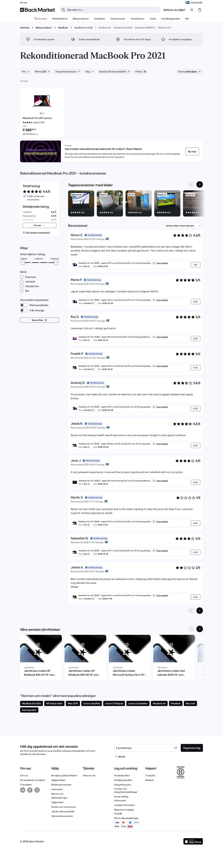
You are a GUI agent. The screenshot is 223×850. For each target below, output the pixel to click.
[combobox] (26, 71)
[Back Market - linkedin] (22, 790)
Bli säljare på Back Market (64, 775)
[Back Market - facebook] (29, 790)
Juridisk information (124, 805)
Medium (149, 780)
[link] (192, 151)
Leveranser (57, 789)
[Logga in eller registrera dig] (192, 10)
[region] (135, 204)
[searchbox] (113, 10)
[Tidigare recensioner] (191, 610)
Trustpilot (150, 775)
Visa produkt (162, 263)
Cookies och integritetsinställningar (125, 790)
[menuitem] (60, 18)
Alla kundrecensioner (62, 816)
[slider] (22, 262)
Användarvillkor (122, 775)
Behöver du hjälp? (174, 9)
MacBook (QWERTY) (145, 27)
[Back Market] (37, 10)
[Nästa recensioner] (199, 610)
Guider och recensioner (63, 806)
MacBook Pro (164, 27)
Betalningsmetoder (61, 784)
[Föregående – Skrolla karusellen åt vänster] (191, 184)
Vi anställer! (26, 784)
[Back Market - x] (37, 790)
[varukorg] (199, 10)
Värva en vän (89, 775)
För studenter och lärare (32, 780)
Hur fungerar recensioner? (38, 232)
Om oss (24, 775)
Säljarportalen (58, 780)
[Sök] (63, 9)
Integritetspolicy (122, 784)
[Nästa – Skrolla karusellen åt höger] (199, 184)
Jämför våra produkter (63, 811)
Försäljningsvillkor (123, 780)
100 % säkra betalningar (126, 818)
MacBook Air (104, 27)
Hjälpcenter (57, 802)
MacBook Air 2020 (123, 27)
